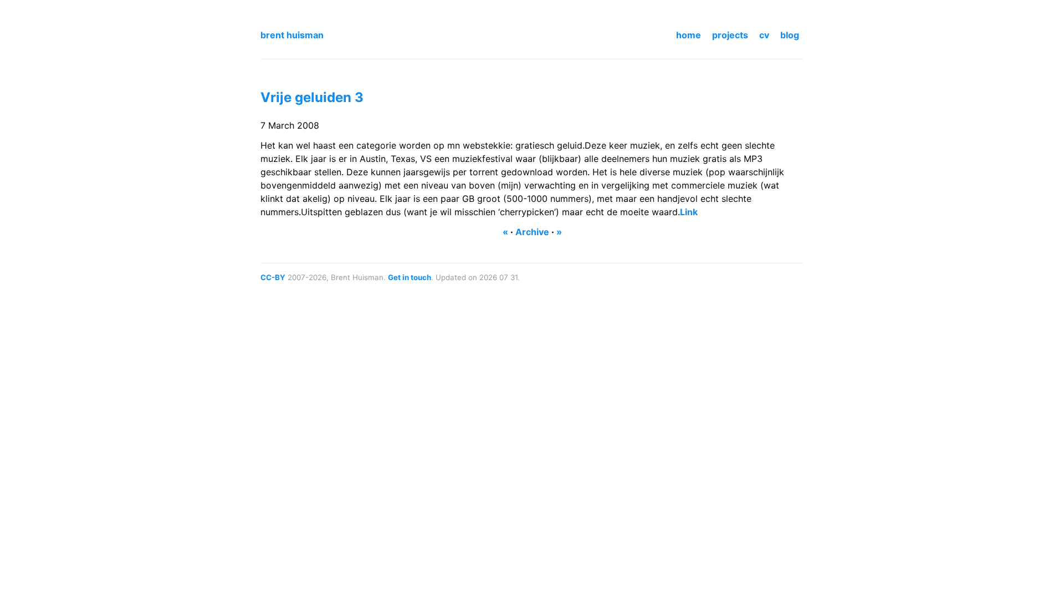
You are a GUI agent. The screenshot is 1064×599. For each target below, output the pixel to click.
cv (764, 34)
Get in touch (409, 277)
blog (789, 34)
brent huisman (292, 34)
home (688, 34)
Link (689, 211)
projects (730, 34)
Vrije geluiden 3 (312, 97)
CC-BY (272, 277)
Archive (532, 231)
